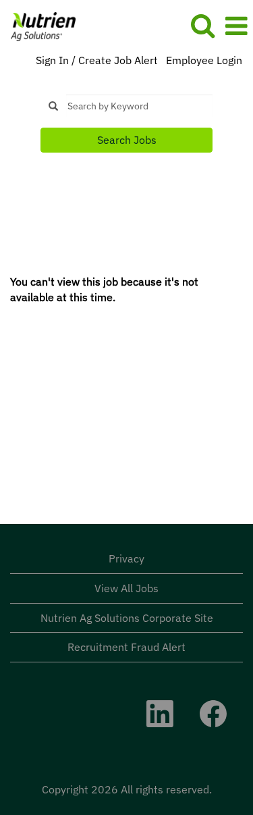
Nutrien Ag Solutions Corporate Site (126, 618)
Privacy (126, 558)
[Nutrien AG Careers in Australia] (38, 25)
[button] (236, 26)
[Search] (202, 25)
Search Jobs (127, 140)
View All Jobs (126, 588)
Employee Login (204, 60)
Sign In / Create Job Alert (97, 60)
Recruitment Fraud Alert (126, 647)
